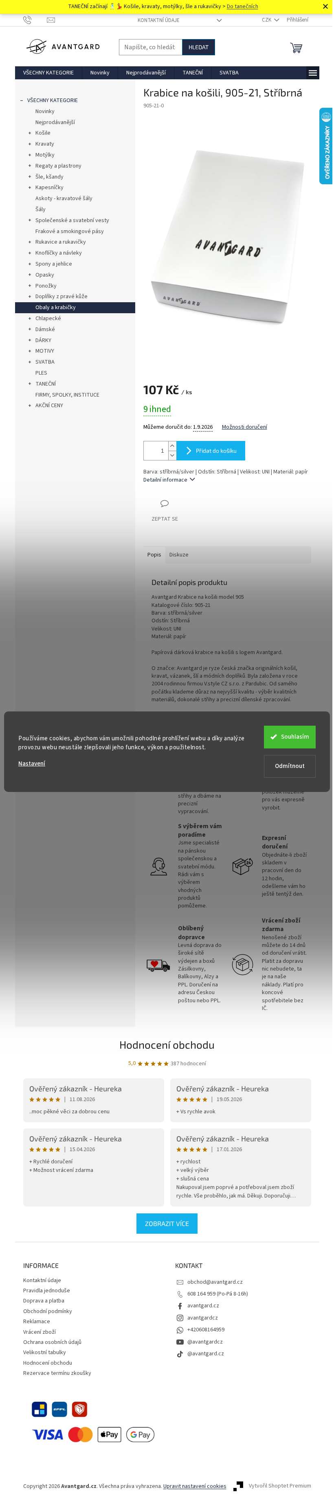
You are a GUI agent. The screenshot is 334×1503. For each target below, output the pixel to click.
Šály (40, 209)
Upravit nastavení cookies (194, 1486)
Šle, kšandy (49, 177)
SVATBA (45, 362)
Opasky (44, 275)
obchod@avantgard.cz (215, 1282)
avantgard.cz (203, 1306)
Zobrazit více (167, 1223)
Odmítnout (290, 766)
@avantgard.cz (205, 1354)
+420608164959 (205, 1330)
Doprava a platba (43, 1301)
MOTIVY (44, 351)
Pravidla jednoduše (46, 1291)
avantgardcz (202, 1318)
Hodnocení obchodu (167, 1044)
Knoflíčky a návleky (58, 253)
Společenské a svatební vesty (72, 220)
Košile (43, 133)
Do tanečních (242, 6)
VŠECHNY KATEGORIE (52, 100)
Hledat (199, 47)
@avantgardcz (205, 1342)
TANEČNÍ (45, 384)
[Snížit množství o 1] (172, 455)
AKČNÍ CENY (49, 405)
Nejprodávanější (55, 122)
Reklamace (36, 1322)
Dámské (45, 329)
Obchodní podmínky (47, 1311)
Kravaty (44, 144)
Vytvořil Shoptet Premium (280, 1486)
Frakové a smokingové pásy (69, 231)
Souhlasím (295, 737)
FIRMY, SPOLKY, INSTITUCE (67, 395)
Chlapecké (48, 318)
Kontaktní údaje (159, 20)
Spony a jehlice (53, 264)
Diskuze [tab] (179, 555)
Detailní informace (165, 480)
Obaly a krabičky (55, 307)
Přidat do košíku (216, 450)
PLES (41, 373)
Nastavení (31, 764)
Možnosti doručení (244, 427)
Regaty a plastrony (58, 166)
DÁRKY (43, 340)
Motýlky (45, 155)
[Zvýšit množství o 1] (172, 446)
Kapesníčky (49, 187)
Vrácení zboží (39, 1332)
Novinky (45, 111)
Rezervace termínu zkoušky (57, 1373)
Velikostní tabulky (44, 1352)
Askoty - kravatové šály (63, 198)
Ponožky (46, 286)
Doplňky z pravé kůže (61, 296)
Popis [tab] (154, 555)
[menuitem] (48, 72)
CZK (267, 20)
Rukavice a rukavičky (60, 242)
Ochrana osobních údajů (52, 1342)
